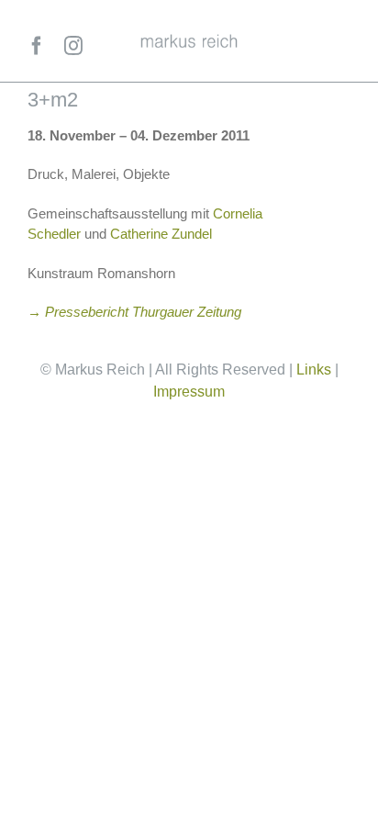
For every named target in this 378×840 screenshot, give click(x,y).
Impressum (189, 391)
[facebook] (37, 46)
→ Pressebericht (80, 311)
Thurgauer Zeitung (186, 311)
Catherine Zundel (161, 233)
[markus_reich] (189, 41)
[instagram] (73, 46)
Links (313, 369)
